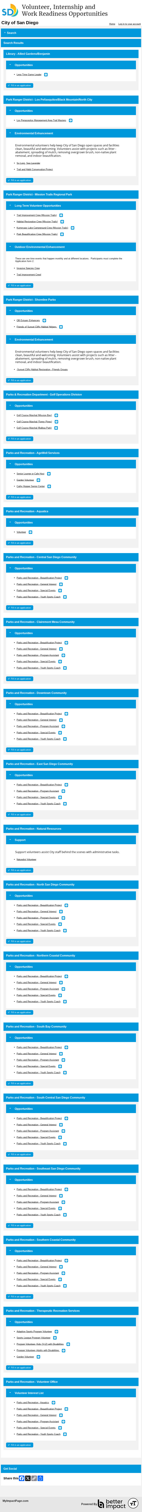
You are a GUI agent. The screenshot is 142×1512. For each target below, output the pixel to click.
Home (112, 24)
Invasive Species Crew (28, 268)
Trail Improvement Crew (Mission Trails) (37, 215)
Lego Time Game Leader (29, 74)
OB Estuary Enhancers (28, 320)
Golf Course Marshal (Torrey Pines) (34, 421)
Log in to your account (129, 24)
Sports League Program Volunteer (33, 1337)
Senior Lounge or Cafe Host (30, 473)
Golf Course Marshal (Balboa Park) (34, 428)
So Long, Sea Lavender (28, 163)
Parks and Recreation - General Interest (36, 584)
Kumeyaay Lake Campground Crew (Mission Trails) (42, 228)
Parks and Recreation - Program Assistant (38, 655)
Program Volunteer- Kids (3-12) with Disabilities (40, 1344)
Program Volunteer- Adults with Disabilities (38, 1350)
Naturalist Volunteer (26, 859)
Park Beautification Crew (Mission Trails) (37, 234)
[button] (46, 74)
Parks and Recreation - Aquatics (33, 1402)
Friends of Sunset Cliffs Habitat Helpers (37, 326)
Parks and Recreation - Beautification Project (39, 578)
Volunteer (21, 532)
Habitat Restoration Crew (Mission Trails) (37, 221)
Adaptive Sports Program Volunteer (34, 1331)
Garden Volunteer (25, 480)
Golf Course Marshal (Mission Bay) (34, 415)
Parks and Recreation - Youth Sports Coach (38, 596)
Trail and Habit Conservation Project (35, 169)
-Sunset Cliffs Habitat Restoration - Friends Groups (42, 369)
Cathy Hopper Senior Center (31, 486)
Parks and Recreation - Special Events (36, 590)
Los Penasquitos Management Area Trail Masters (41, 120)
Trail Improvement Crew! (29, 274)
